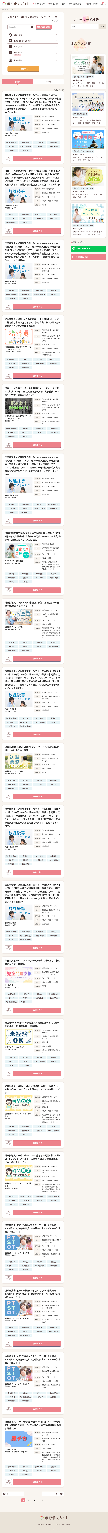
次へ (57, 1494)
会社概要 (41, 1524)
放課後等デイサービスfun (14, 627)
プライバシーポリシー (62, 1524)
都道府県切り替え (44, 27)
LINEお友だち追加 (83, 248)
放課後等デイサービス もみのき (17, 1253)
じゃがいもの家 (10, 1449)
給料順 (48, 82)
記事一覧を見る (78, 242)
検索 (102, 26)
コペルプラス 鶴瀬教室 (14, 561)
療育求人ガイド (6, 10)
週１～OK (14, 10)
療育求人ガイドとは (57, 4)
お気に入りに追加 (8, 158)
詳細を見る (37, 158)
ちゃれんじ (9, 985)
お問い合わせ (92, 4)
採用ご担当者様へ (76, 4)
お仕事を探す (40, 4)
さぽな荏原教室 (10, 281)
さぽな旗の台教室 (11, 133)
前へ (8, 1494)
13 (42, 1500)
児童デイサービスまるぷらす (15, 1047)
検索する (24, 69)
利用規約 (49, 1524)
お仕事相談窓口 (82, 257)
